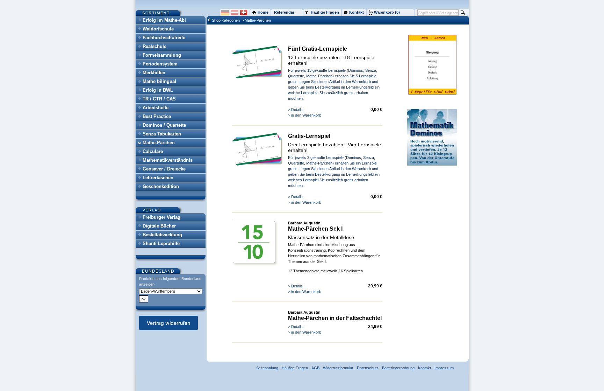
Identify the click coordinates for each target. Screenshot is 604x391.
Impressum (444, 368)
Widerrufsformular (338, 368)
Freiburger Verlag (161, 217)
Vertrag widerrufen (168, 323)
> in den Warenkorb (304, 115)
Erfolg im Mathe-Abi (164, 20)
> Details (295, 109)
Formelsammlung (162, 55)
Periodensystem (160, 64)
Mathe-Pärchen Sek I (315, 229)
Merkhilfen (154, 72)
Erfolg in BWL (158, 90)
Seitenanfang (267, 368)
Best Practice (157, 116)
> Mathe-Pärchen (256, 20)
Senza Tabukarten (162, 134)
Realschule (154, 46)
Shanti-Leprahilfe (161, 243)
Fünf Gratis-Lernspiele (317, 49)
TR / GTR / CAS (159, 99)
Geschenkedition (161, 186)
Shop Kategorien (226, 20)
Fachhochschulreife (164, 37)
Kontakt (424, 368)
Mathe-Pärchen (159, 142)
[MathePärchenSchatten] (255, 265)
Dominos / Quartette (164, 125)
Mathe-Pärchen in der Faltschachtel (335, 318)
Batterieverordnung (398, 368)
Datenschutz (368, 368)
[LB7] (258, 77)
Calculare (153, 151)
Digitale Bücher (159, 226)
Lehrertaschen (158, 177)
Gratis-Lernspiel (309, 136)
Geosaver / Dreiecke (164, 169)
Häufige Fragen (295, 368)
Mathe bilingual (159, 81)
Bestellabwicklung (162, 234)
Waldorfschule (158, 29)
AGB (315, 368)
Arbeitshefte (155, 107)
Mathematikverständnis (168, 160)
